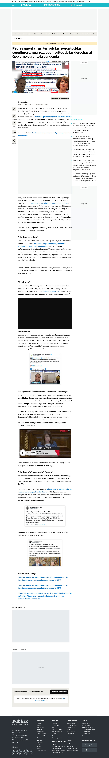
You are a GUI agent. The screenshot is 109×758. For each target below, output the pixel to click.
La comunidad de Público (23, 740)
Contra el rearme (56, 748)
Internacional (38, 33)
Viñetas (39, 748)
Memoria (65, 33)
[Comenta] (14, 116)
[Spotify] (24, 753)
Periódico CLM (71, 727)
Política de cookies (72, 748)
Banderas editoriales (89, 729)
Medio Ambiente (56, 33)
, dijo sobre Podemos (49, 203)
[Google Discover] (17, 750)
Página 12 (69, 740)
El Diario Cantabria (72, 725)
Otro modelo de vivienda (58, 746)
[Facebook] (20, 750)
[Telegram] (20, 753)
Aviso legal (70, 746)
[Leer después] (14, 123)
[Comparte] (14, 109)
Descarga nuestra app (89, 740)
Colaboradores (72, 720)
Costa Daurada (71, 1)
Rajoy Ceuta (32, 1)
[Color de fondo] (14, 141)
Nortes (69, 729)
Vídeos (39, 746)
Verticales (55, 720)
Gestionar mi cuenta (20, 730)
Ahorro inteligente (57, 731)
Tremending (29, 33)
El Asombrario (71, 733)
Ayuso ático (42, 1)
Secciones (40, 720)
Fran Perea (87, 1)
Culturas (72, 33)
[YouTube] (13, 753)
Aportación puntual (20, 735)
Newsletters (18, 733)
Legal (68, 743)
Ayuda (16, 742)
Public (93, 33)
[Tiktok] (17, 753)
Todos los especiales (57, 752)
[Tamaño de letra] (14, 132)
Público (20, 721)
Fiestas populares (63, 1)
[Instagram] (31, 750)
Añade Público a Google (61, 98)
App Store (90, 750)
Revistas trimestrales (59, 741)
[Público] (26, 5)
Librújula (69, 736)
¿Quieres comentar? (59, 692)
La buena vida (55, 725)
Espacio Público (71, 723)
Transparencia (86, 725)
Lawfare (54, 744)
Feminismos (47, 33)
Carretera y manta (57, 738)
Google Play (90, 745)
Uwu (53, 727)
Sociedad (39, 729)
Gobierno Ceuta (24, 1)
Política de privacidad (72, 750)
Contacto (84, 736)
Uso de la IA (87, 733)
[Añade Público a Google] (13, 750)
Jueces (37, 1)
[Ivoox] (31, 753)
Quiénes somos (86, 723)
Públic (38, 744)
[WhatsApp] (27, 753)
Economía (86, 33)
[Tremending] (52, 5)
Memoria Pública (41, 736)
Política (16, 33)
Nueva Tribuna (71, 731)
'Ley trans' (48, 1)
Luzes (68, 738)
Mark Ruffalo (55, 1)
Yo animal (54, 736)
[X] (24, 750)
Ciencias (79, 33)
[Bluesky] (27, 750)
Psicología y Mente (57, 729)
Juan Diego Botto (80, 1)
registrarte (43, 700)
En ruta (54, 733)
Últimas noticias (41, 750)
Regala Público (19, 737)
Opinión (22, 33)
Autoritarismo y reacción (58, 750)
